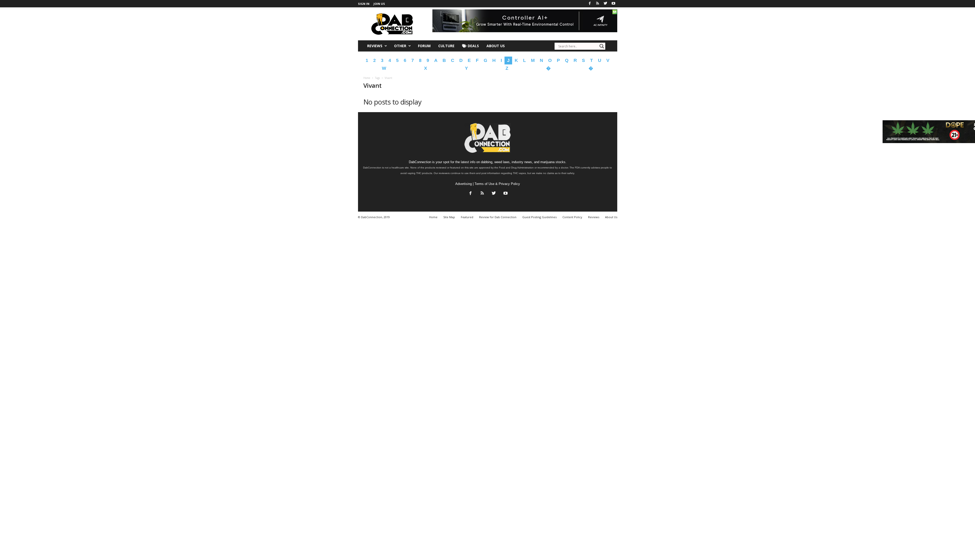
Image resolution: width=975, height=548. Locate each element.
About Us (495, 45)
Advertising (463, 184)
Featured (467, 217)
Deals (473, 45)
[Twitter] (606, 3)
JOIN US (379, 4)
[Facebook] (590, 3)
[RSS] (598, 3)
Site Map (449, 217)
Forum (424, 45)
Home (366, 78)
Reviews (374, 45)
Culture (446, 45)
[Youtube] (613, 3)
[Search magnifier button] (601, 46)
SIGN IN (363, 4)
